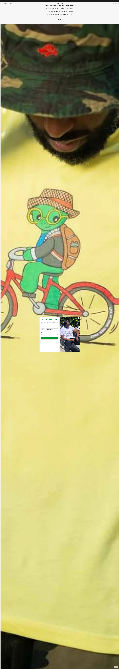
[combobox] (43, 329)
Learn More (59, 19)
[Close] (78, 318)
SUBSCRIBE (49, 338)
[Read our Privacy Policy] (57, 334)
